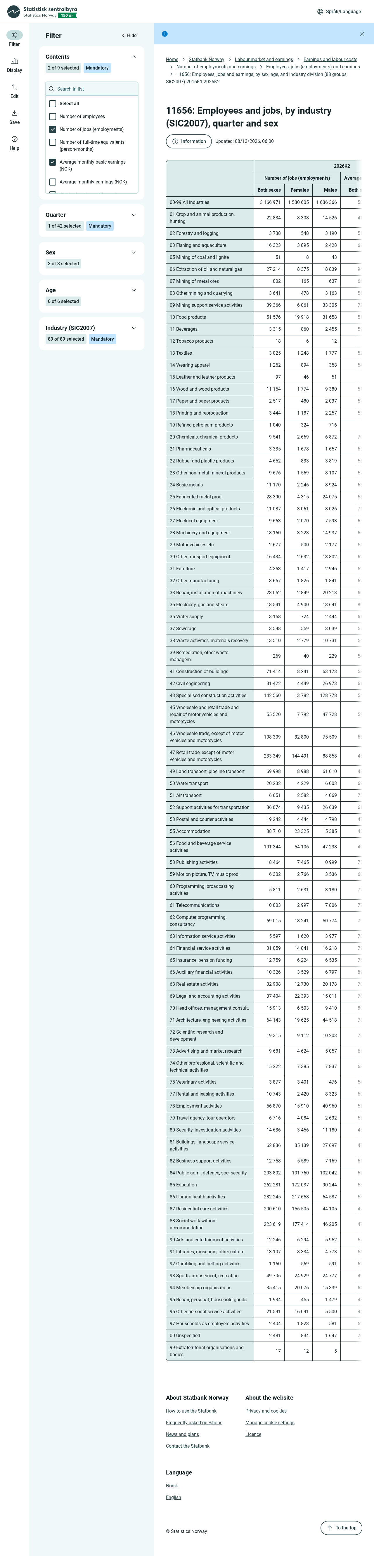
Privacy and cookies (266, 1411)
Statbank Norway (206, 59)
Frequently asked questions (194, 1422)
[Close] (362, 34)
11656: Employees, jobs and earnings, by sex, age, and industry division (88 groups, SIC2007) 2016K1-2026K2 (257, 78)
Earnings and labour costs (330, 59)
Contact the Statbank (187, 1446)
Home (172, 59)
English (173, 1497)
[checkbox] (92, 103)
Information (193, 141)
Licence (253, 1434)
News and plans (182, 1434)
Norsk (172, 1486)
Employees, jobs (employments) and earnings (313, 67)
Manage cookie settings (270, 1422)
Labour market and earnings (264, 59)
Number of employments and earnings (216, 67)
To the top (346, 1528)
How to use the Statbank (191, 1411)
